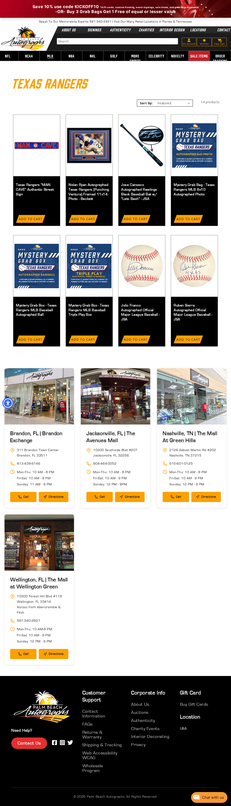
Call (26, 496)
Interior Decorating (150, 736)
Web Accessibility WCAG (100, 755)
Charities (146, 29)
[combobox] (117, 41)
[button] (28, 56)
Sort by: (146, 103)
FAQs (87, 724)
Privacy (138, 744)
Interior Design (172, 29)
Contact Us (29, 743)
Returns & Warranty (92, 734)
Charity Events (145, 728)
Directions (56, 496)
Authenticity (120, 29)
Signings (94, 29)
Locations (198, 29)
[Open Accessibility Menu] (8, 403)
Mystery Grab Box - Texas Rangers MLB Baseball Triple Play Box (89, 310)
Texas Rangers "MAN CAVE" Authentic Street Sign (35, 189)
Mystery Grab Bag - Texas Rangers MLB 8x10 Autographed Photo (194, 189)
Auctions (139, 712)
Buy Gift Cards (194, 704)
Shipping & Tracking (102, 745)
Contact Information (93, 713)
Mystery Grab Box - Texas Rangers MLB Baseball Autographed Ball (36, 310)
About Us (69, 29)
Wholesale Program (92, 768)
